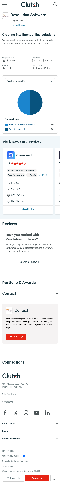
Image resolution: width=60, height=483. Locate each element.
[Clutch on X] (15, 413)
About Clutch (8, 423)
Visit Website (13, 478)
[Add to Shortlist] (54, 478)
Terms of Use (7, 466)
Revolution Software (28, 15)
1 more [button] (43, 175)
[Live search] (55, 4)
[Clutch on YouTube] (36, 413)
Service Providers (11, 438)
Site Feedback (9, 394)
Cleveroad (24, 155)
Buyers (5, 431)
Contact (35, 478)
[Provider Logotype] (5, 15)
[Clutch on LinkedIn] (47, 413)
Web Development (17, 129)
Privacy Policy (8, 451)
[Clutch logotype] (30, 4)
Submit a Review (28, 262)
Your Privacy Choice (10, 456)
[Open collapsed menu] (4, 4)
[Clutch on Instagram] (26, 413)
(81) (25, 164)
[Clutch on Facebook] (5, 413)
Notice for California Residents (15, 461)
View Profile (28, 209)
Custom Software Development (22, 125)
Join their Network (18, 25)
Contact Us (7, 401)
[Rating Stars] (17, 163)
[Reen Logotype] (11, 155)
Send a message (15, 336)
